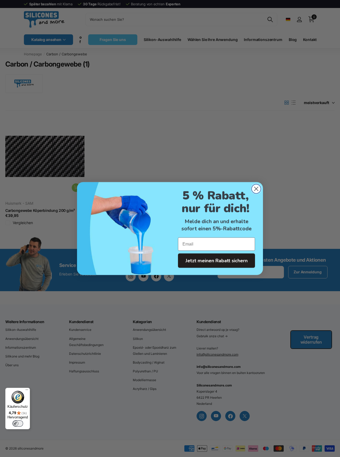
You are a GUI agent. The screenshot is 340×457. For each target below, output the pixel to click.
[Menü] (27, 391)
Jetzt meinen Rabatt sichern (216, 260)
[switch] (17, 423)
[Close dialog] (256, 188)
